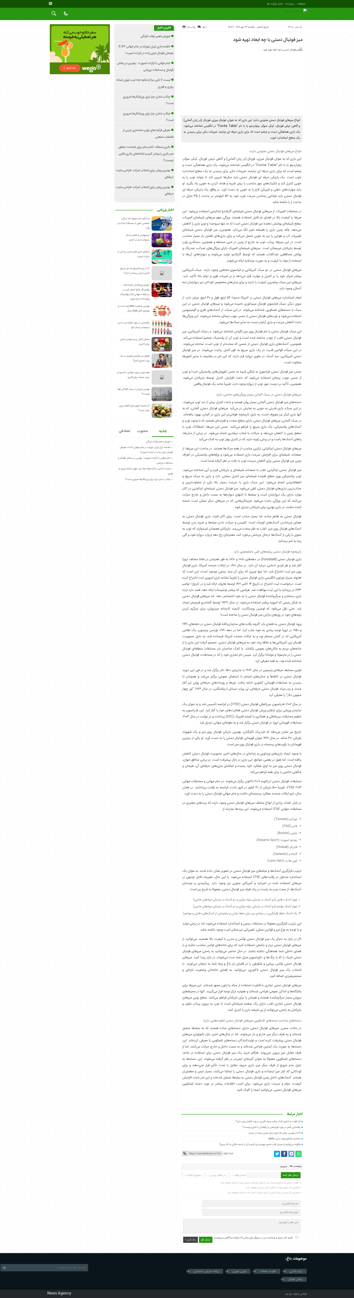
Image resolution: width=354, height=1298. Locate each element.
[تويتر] (277, 1154)
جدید (163, 431)
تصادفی (124, 431)
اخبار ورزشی (165, 210)
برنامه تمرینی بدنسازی (206, 1271)
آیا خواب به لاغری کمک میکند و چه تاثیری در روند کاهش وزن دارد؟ (268, 1121)
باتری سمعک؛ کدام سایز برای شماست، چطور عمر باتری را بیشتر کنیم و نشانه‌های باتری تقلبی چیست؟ (146, 154)
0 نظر (204, 27)
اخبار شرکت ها (275, 4)
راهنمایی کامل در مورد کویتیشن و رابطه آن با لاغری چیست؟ (271, 1127)
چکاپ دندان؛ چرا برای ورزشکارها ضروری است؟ (147, 479)
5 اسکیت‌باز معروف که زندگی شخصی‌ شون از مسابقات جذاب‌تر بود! (133, 223)
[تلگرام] (291, 1154)
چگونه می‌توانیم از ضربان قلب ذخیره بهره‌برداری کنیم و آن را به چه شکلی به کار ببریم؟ (260, 1144)
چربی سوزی (239, 1271)
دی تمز (289, 1294)
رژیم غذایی (296, 1271)
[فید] (50, 3)
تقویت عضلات (268, 1271)
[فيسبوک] (284, 1154)
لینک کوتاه (228, 1153)
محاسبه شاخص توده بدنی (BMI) (284, 1139)
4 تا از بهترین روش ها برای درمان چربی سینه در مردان (274, 1133)
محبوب (142, 431)
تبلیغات (301, 4)
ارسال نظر (205, 1240)
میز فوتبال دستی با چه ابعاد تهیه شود (268, 40)
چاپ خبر (191, 27)
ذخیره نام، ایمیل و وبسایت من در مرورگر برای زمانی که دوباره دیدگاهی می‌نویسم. (253, 1238)
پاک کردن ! (190, 1240)
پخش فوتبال (295, 1279)
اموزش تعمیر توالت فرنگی (155, 36)
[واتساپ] (298, 1154)
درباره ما (290, 4)
